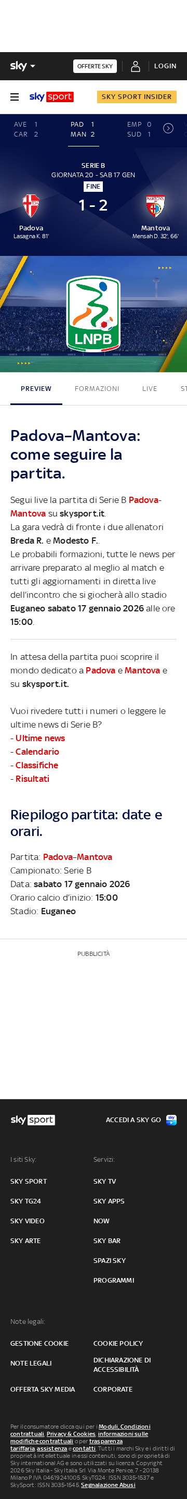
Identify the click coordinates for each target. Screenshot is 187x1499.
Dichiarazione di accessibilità (122, 1364)
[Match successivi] (168, 131)
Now (102, 1221)
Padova (143, 500)
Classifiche (37, 765)
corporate (113, 1389)
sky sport (28, 1181)
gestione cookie (39, 1343)
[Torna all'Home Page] (51, 97)
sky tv (105, 1181)
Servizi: (104, 1159)
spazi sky (110, 1260)
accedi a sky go (133, 1120)
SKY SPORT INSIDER (137, 97)
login (165, 66)
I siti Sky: (23, 1159)
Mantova (28, 513)
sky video (27, 1221)
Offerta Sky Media (42, 1389)
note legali (30, 1363)
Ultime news (40, 738)
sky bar (107, 1241)
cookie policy (118, 1343)
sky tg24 (26, 1201)
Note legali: (27, 1321)
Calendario (37, 751)
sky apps (109, 1201)
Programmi (114, 1280)
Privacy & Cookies (71, 1433)
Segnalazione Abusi (108, 1485)
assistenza (52, 1448)
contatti (84, 1448)
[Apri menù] (14, 97)
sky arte (25, 1241)
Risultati (32, 778)
